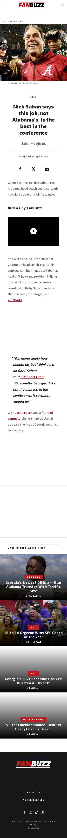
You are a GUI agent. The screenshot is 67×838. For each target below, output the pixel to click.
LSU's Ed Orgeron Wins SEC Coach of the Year (33, 635)
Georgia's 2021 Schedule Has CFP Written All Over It (33, 681)
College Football (11, 21)
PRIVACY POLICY (33, 828)
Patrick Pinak (34, 642)
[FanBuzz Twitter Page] (43, 812)
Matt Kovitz (34, 688)
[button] (4, 5)
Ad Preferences (33, 799)
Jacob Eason (24, 413)
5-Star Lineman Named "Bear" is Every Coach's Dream (33, 727)
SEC (23, 21)
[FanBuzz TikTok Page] (37, 812)
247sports (15, 300)
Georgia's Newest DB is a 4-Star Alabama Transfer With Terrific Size (34, 586)
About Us (33, 792)
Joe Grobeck (35, 596)
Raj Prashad (27, 156)
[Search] (62, 5)
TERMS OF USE (34, 825)
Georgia (33, 577)
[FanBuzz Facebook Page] (24, 812)
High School (33, 719)
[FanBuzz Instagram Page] (30, 812)
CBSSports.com (32, 377)
